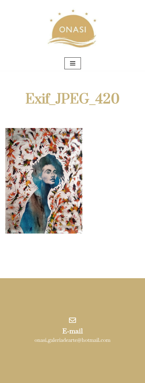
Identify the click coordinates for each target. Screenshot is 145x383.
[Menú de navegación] (72, 63)
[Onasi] (72, 28)
